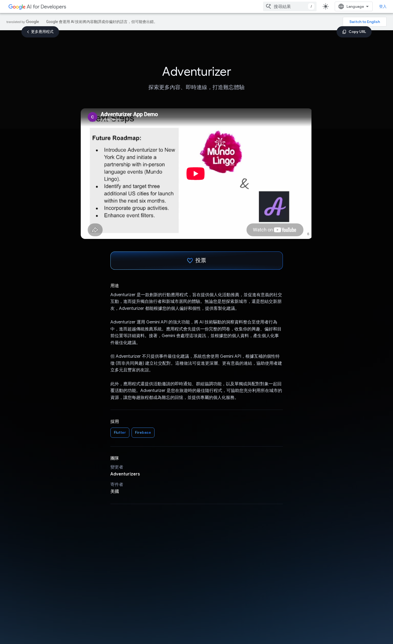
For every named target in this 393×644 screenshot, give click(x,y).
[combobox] (290, 6)
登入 (383, 6)
